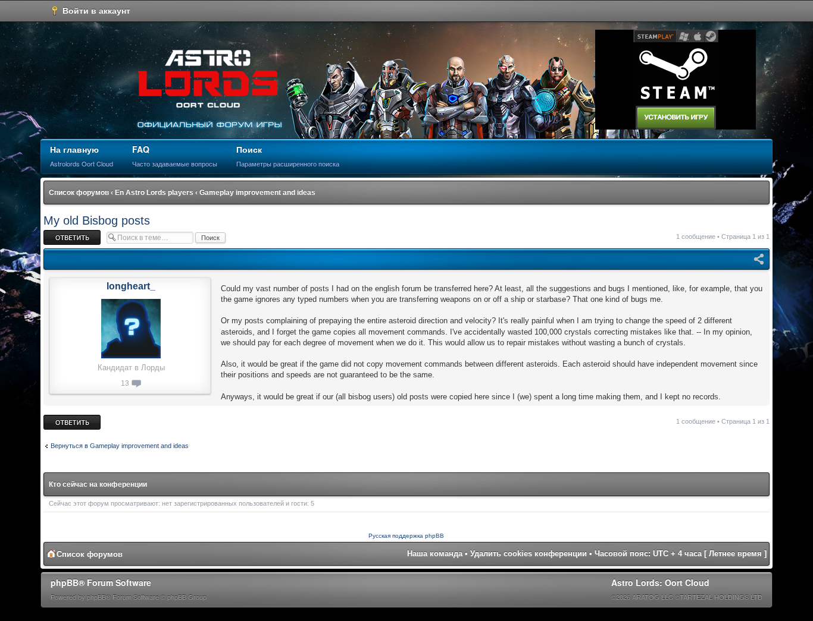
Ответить (57, 233)
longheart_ (131, 286)
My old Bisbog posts (96, 220)
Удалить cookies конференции (528, 553)
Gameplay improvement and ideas (257, 192)
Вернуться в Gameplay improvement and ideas (120, 445)
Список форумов (79, 192)
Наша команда (434, 553)
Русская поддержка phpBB (406, 535)
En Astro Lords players (154, 192)
